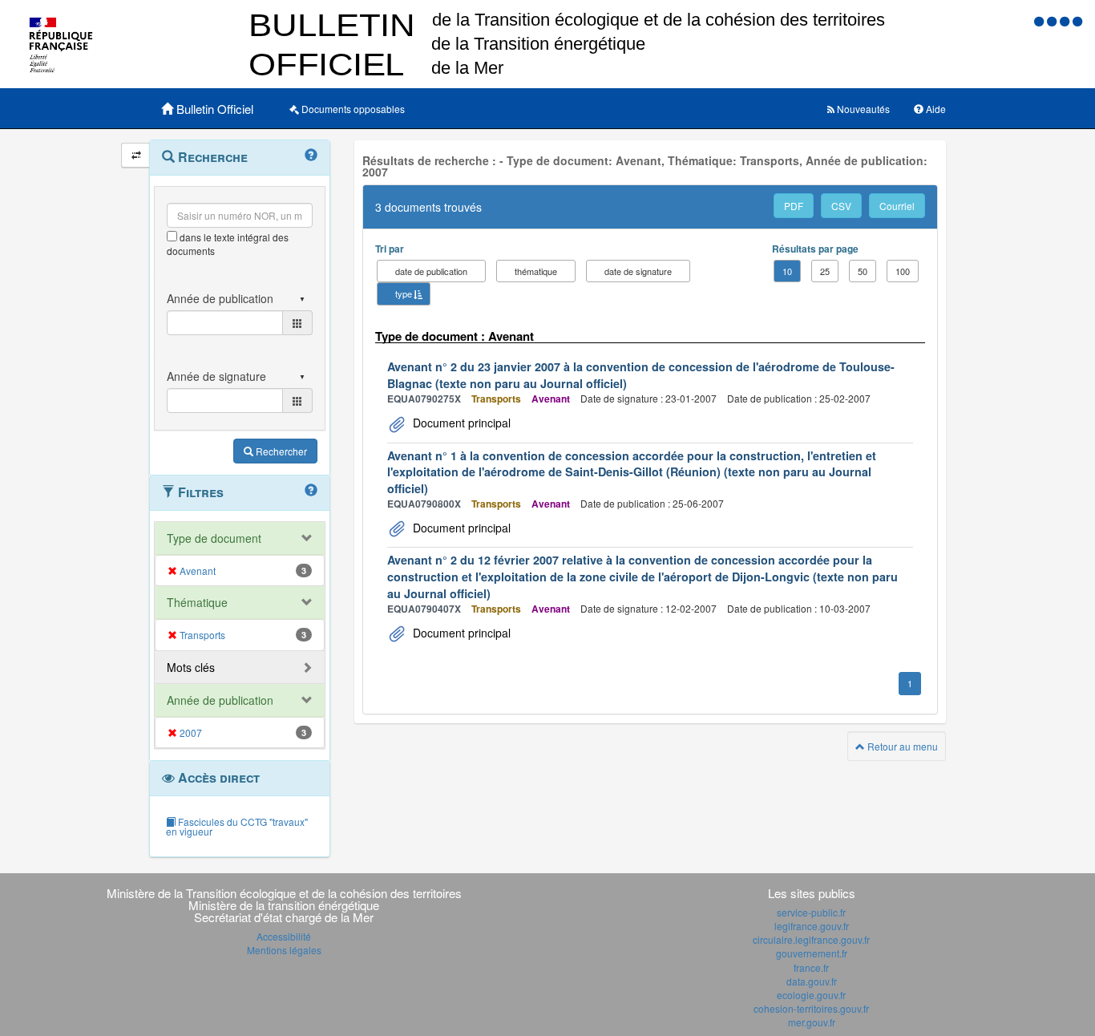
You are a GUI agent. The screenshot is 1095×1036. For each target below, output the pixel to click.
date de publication (431, 271)
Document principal (460, 423)
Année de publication (220, 700)
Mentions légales (284, 950)
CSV (841, 205)
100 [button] (902, 271)
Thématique (197, 602)
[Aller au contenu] (1053, 20)
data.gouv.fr (811, 981)
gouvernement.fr (811, 953)
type (403, 293)
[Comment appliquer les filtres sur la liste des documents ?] (311, 490)
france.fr (811, 967)
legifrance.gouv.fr (811, 926)
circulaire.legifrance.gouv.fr (811, 939)
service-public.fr (811, 912)
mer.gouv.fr (811, 1022)
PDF (793, 205)
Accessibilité (284, 936)
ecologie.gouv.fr (811, 995)
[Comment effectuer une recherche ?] (311, 155)
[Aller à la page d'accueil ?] (1077, 20)
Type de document (214, 538)
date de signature (638, 271)
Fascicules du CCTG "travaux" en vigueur (237, 826)
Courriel (897, 205)
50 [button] (862, 271)
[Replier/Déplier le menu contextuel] (136, 155)
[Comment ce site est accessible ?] (1040, 20)
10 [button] (787, 271)
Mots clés (191, 667)
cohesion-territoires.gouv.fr (811, 1008)
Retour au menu (901, 746)
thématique (536, 271)
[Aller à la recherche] (1066, 20)
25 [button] (825, 271)
